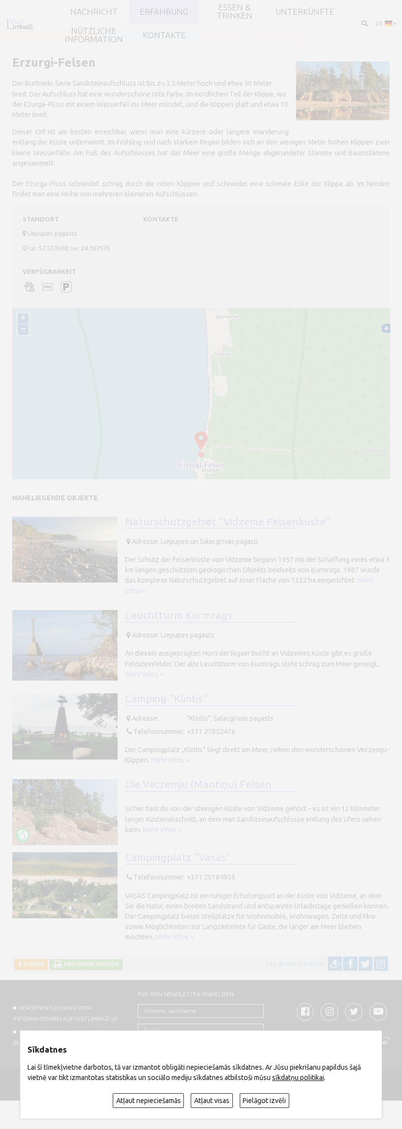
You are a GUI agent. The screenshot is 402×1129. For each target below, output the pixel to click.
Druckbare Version (90, 964)
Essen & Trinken (234, 11)
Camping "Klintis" (166, 698)
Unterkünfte (305, 12)
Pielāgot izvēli (264, 1100)
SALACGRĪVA (151, 37)
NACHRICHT (94, 12)
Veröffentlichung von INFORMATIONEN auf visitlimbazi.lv (65, 1013)
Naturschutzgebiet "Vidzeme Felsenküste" (227, 521)
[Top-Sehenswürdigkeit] (22, 835)
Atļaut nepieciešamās (148, 1100)
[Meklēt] (364, 22)
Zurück (32, 964)
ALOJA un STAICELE (352, 37)
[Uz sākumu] (20, 23)
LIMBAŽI (251, 37)
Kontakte (164, 35)
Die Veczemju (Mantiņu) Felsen (198, 784)
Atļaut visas (211, 1100)
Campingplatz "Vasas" (178, 857)
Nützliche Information (94, 35)
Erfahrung (164, 12)
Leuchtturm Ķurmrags (178, 615)
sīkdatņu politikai (298, 1077)
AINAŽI (50, 37)
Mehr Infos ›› (144, 674)
